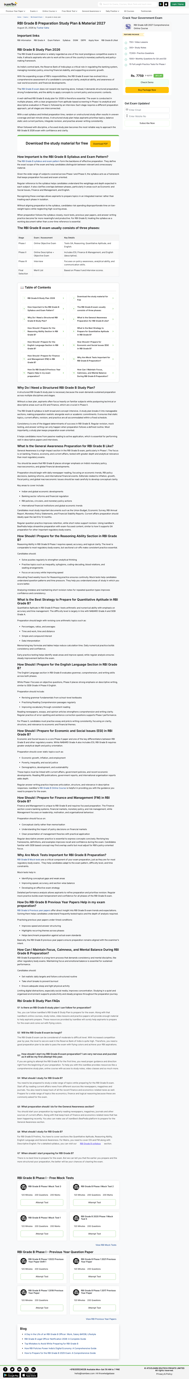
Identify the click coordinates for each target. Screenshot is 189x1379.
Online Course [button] (48, 11)
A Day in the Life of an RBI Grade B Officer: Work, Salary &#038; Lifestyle (60, 1334)
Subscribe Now (147, 123)
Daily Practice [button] (111, 11)
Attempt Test (42, 1202)
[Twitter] (13, 1369)
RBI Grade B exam (30, 89)
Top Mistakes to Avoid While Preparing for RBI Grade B (51, 1343)
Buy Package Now (147, 90)
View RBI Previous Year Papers (101, 1319)
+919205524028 (77, 1369)
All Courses (129, 11)
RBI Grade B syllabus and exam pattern (41, 161)
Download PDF (100, 143)
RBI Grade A (39, 40)
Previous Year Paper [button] (14, 11)
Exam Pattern (54, 40)
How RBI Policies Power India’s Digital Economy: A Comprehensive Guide (60, 1348)
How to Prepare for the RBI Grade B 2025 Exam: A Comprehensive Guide (60, 1353)
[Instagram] (27, 1369)
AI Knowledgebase (105, 1373)
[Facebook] (6, 1369)
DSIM (75, 40)
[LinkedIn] (34, 1369)
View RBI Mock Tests (106, 1245)
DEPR (83, 40)
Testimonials (146, 11)
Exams (26, 17)
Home (19, 17)
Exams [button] (33, 11)
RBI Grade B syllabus (90, 1143)
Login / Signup (178, 4)
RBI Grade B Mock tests (29, 859)
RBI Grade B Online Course (53, 788)
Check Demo (147, 82)
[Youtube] (20, 1369)
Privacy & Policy (164, 1374)
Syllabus (66, 40)
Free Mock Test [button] (68, 11)
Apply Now (94, 40)
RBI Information (24, 40)
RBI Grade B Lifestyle (111, 40)
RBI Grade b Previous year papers (33, 910)
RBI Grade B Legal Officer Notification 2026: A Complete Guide (55, 1339)
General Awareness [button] (90, 11)
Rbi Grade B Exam (36, 17)
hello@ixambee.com (84, 1373)
